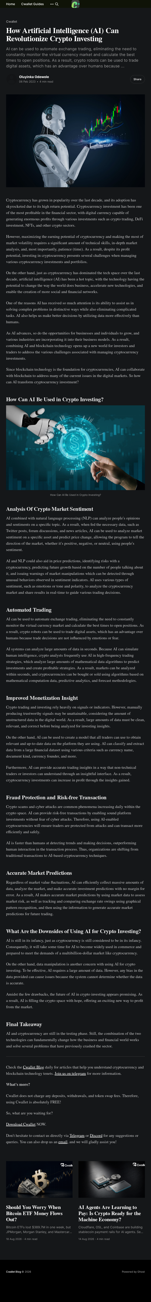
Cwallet (11, 21)
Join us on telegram (70, 1073)
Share (137, 79)
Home (10, 4)
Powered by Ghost (133, 1271)
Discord (96, 1135)
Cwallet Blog (33, 1067)
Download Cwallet (21, 1124)
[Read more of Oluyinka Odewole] (11, 79)
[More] (52, 4)
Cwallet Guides (32, 4)
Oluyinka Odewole (34, 77)
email (62, 1141)
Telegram (77, 1135)
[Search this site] (57, 4)
